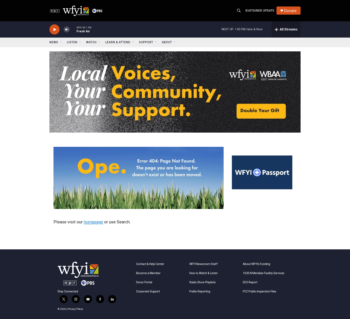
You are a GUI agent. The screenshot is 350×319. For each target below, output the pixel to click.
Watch (91, 42)
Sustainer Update (259, 10)
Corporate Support (148, 291)
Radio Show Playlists (202, 282)
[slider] (73, 29)
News (53, 42)
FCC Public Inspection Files (259, 291)
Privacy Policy (75, 309)
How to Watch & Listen (203, 273)
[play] (54, 29)
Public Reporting (199, 291)
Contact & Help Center (150, 264)
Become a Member (148, 273)
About (167, 42)
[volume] (66, 29)
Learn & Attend (117, 42)
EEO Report (250, 282)
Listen (72, 42)
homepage (93, 222)
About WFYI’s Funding (256, 264)
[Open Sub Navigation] (61, 42)
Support (146, 42)
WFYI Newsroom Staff (203, 264)
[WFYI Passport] (262, 172)
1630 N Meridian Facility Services (263, 273)
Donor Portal (144, 282)
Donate (290, 11)
